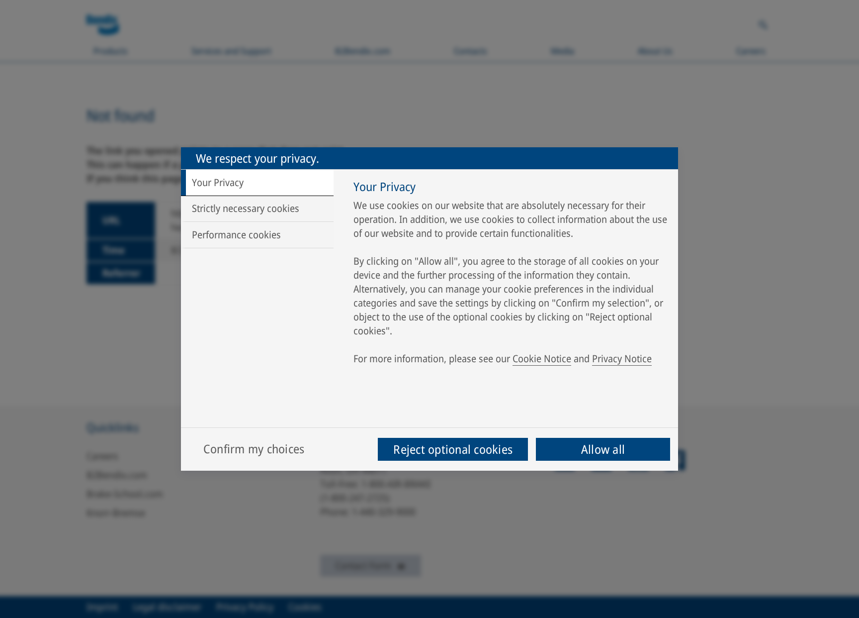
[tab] (257, 183)
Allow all (603, 449)
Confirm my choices (253, 448)
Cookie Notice (542, 358)
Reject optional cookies (453, 449)
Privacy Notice (622, 358)
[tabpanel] (510, 275)
